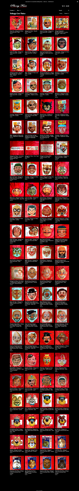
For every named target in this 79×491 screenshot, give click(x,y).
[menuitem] (12, 10)
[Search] (69, 10)
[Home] (19, 6)
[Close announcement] (77, 1)
